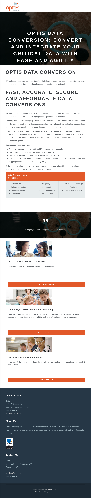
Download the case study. (46, 332)
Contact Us (43, 489)
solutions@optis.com (14, 413)
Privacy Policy (53, 489)
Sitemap (36, 489)
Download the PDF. (47, 284)
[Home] (17, 4)
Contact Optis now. (47, 380)
